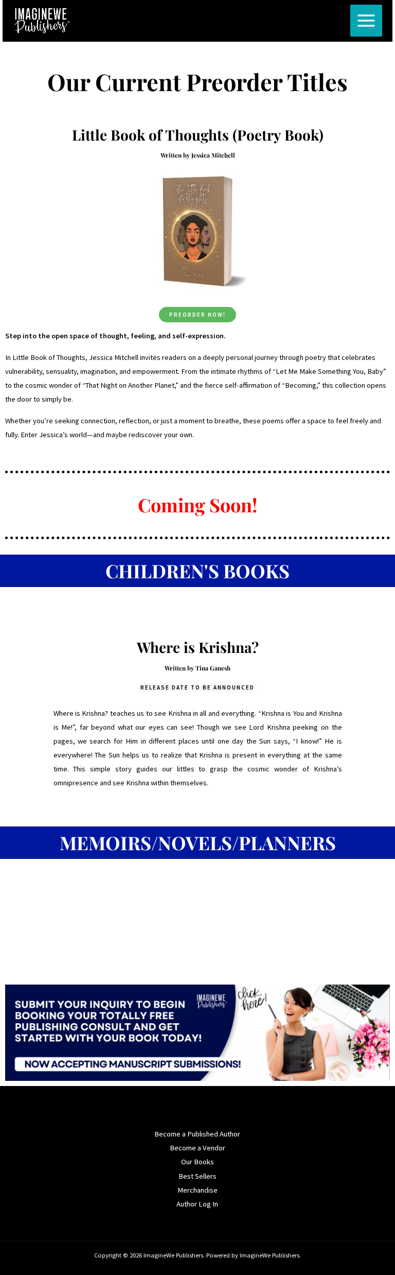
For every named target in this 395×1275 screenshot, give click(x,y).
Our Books (197, 1161)
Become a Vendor (197, 1147)
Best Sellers (197, 1176)
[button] (197, 688)
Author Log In (197, 1204)
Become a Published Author (197, 1134)
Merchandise (197, 1190)
